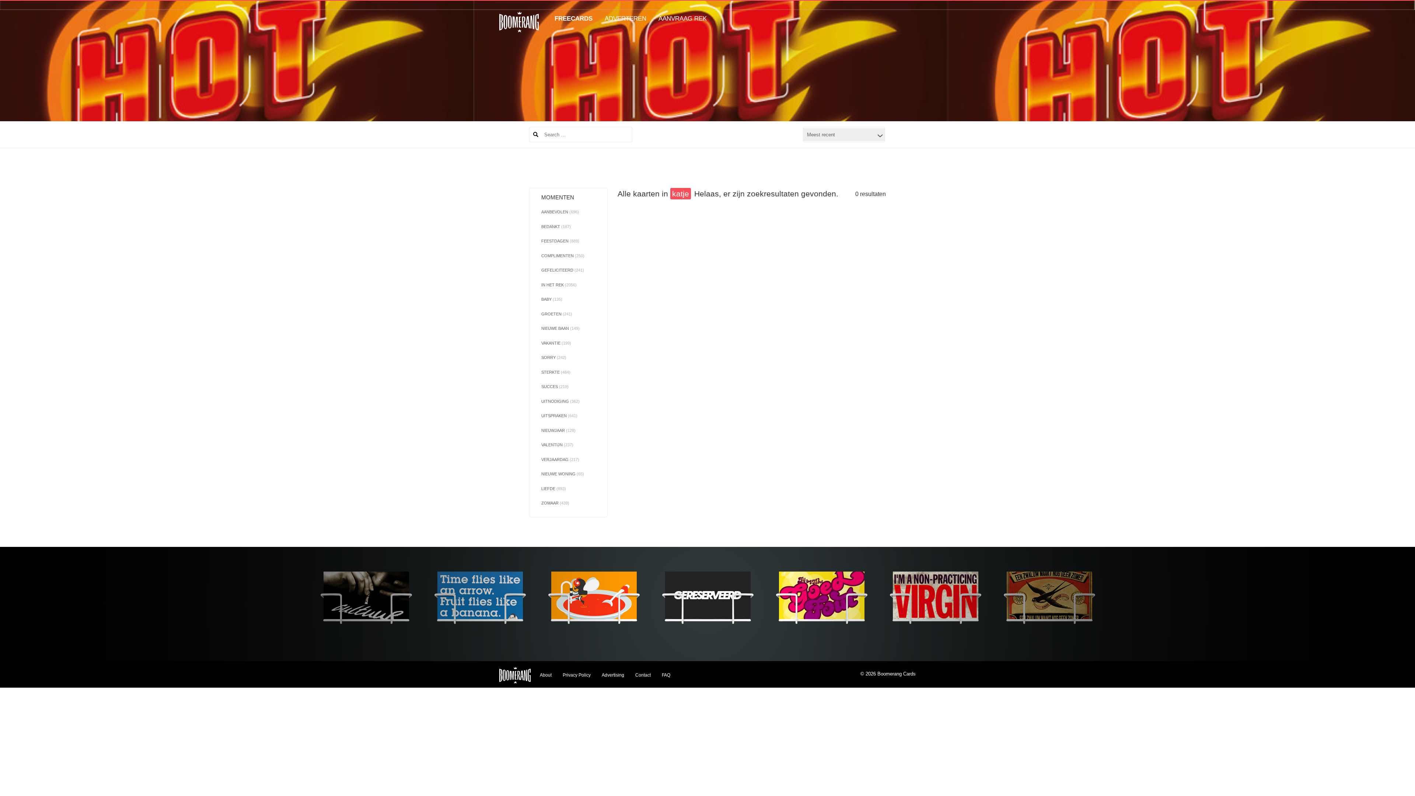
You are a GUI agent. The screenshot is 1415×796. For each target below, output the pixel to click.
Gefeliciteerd (562, 270)
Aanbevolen (560, 212)
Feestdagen (560, 241)
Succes (555, 386)
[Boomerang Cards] (519, 27)
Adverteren (625, 18)
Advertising (613, 675)
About (546, 675)
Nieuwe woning (562, 474)
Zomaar (555, 503)
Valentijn (557, 445)
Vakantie (556, 343)
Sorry (553, 357)
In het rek (559, 285)
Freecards (574, 18)
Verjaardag (560, 459)
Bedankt (556, 226)
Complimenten (562, 256)
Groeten (556, 314)
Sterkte (555, 372)
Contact (643, 675)
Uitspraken (559, 415)
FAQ (666, 675)
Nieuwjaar (558, 430)
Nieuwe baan (560, 328)
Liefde (553, 488)
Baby (551, 299)
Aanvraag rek (682, 18)
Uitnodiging (560, 401)
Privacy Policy (577, 675)
